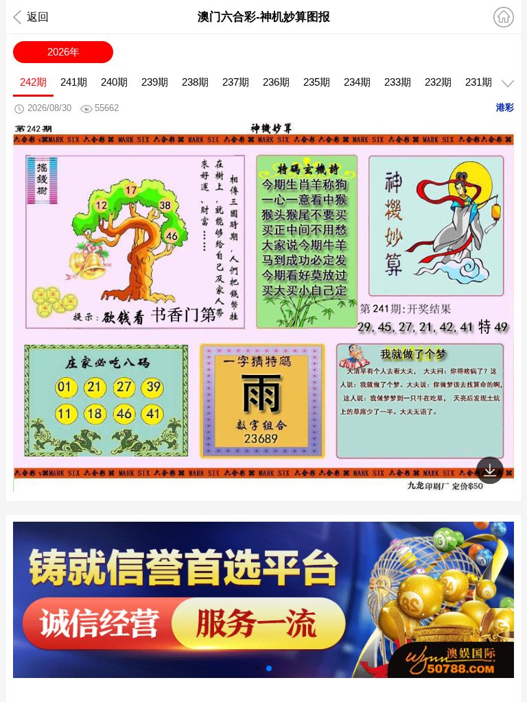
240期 (114, 82)
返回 (38, 17)
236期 (276, 82)
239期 (154, 82)
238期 (195, 82)
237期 (235, 82)
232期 (438, 82)
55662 (107, 108)
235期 (316, 82)
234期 (357, 82)
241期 (73, 82)
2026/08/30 (49, 108)
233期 (397, 82)
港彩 (505, 107)
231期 (478, 82)
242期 (33, 82)
